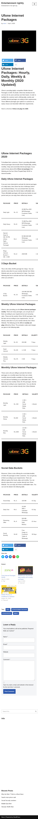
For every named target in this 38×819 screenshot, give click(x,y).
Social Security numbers (8, 800)
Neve (3, 817)
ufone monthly (6, 613)
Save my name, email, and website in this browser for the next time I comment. (18, 686)
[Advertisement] (19, 132)
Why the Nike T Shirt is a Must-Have (12, 794)
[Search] (36, 711)
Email (5, 644)
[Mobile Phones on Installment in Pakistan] (8, 589)
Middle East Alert (6, 803)
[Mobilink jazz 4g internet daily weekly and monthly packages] (25, 570)
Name (5, 636)
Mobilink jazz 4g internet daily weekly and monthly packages (25, 577)
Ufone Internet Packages (19, 609)
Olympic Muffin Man (7, 807)
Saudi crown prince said (8, 797)
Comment (6, 659)
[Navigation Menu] (34, 4)
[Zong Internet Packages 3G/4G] (8, 570)
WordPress (16, 817)
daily (7, 609)
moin (4, 23)
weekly (16, 613)
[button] (7, 60)
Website (5, 652)
